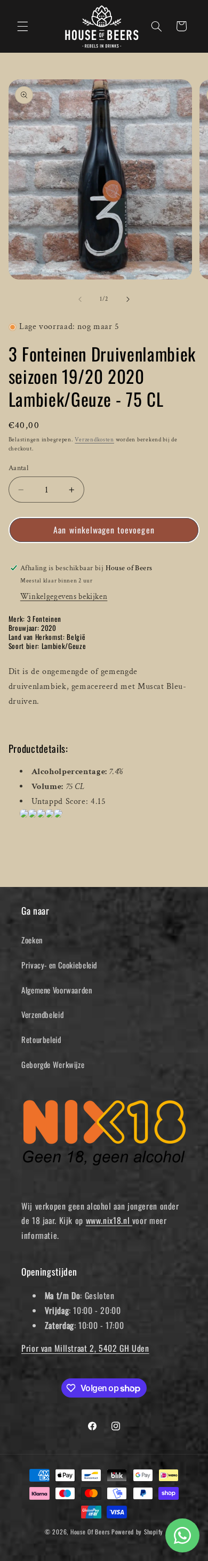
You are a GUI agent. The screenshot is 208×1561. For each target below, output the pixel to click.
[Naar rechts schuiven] (128, 299)
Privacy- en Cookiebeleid (59, 965)
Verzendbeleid (42, 1014)
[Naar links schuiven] (80, 299)
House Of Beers (90, 1531)
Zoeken (32, 940)
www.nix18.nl (109, 1220)
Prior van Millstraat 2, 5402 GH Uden (85, 1348)
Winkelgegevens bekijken (64, 596)
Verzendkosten (94, 439)
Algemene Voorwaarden (56, 990)
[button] (22, 26)
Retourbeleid (41, 1039)
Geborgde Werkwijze (52, 1064)
